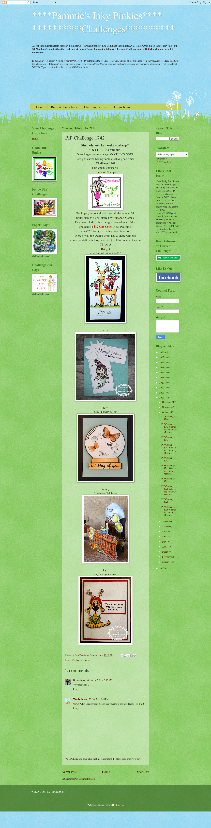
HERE (101, 150)
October (166, 412)
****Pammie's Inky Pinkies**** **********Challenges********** (103, 22)
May (164, 541)
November (167, 407)
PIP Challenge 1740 (168, 501)
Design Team (121, 107)
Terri (105, 408)
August (165, 526)
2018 (162, 392)
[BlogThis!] (125, 655)
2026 (162, 352)
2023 (162, 367)
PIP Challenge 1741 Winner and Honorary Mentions (169, 469)
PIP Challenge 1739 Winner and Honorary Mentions (169, 511)
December (167, 402)
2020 (162, 382)
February (166, 556)
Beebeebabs (79, 680)
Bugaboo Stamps (105, 172)
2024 (162, 362)
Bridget (105, 249)
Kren (105, 330)
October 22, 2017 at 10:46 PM (94, 699)
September (167, 521)
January (166, 561)
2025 (162, 357)
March (165, 551)
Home (40, 107)
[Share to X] (128, 655)
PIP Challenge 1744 (168, 418)
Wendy (105, 489)
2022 (162, 372)
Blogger (119, 804)
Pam (105, 570)
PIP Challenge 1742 (168, 459)
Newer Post (69, 772)
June (164, 536)
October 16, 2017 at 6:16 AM (99, 680)
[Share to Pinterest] (134, 655)
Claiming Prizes (95, 107)
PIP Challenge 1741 (168, 480)
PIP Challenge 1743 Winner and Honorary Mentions (169, 428)
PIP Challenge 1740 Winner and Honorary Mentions (169, 490)
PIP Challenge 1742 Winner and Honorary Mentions (169, 449)
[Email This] (122, 655)
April (165, 546)
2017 (162, 397)
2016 (162, 568)
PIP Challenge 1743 (168, 438)
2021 (162, 377)
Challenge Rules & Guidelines (141, 49)
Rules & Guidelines (64, 107)
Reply (76, 689)
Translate (166, 161)
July (164, 531)
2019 (162, 387)
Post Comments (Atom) (85, 778)
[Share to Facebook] (131, 655)
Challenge (77, 660)
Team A (86, 660)
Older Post (142, 772)
